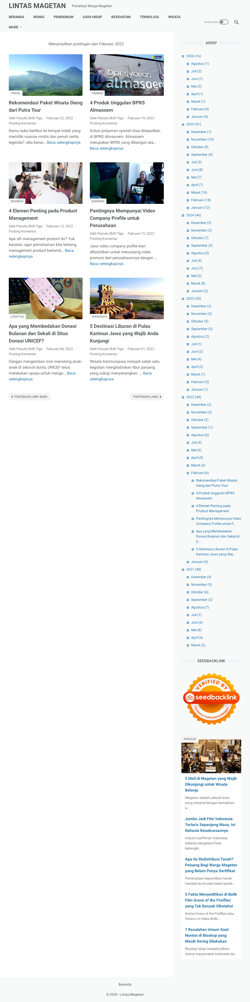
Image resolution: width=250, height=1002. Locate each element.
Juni (197, 79)
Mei (196, 86)
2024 (193, 215)
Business (17, 201)
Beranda (16, 17)
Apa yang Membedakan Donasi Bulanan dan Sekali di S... (218, 536)
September (202, 154)
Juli (196, 71)
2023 (193, 298)
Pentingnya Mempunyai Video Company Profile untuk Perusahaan (122, 218)
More (13, 27)
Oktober (199, 147)
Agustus (200, 64)
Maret (198, 101)
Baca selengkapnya (64, 142)
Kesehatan (121, 17)
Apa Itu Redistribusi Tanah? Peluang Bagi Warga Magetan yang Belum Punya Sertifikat (211, 865)
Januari (199, 117)
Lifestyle (17, 316)
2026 (193, 56)
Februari (200, 109)
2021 (193, 569)
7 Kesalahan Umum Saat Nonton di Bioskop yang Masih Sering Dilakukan (207, 935)
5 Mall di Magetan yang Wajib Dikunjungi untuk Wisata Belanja (211, 784)
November (202, 139)
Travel (16, 93)
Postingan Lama (146, 396)
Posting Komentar (22, 123)
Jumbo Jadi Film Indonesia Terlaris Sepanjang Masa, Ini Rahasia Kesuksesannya (210, 824)
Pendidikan (63, 17)
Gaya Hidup (92, 17)
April (197, 94)
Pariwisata (99, 316)
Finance (97, 93)
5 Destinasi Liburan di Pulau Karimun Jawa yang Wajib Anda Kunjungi (124, 333)
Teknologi (149, 17)
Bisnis (38, 17)
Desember (201, 132)
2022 (193, 397)
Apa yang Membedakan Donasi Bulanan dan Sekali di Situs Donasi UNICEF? (42, 333)
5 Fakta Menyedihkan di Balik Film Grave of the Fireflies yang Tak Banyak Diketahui (211, 900)
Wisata (174, 17)
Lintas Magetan (37, 6)
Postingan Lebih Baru (30, 396)
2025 (193, 124)
